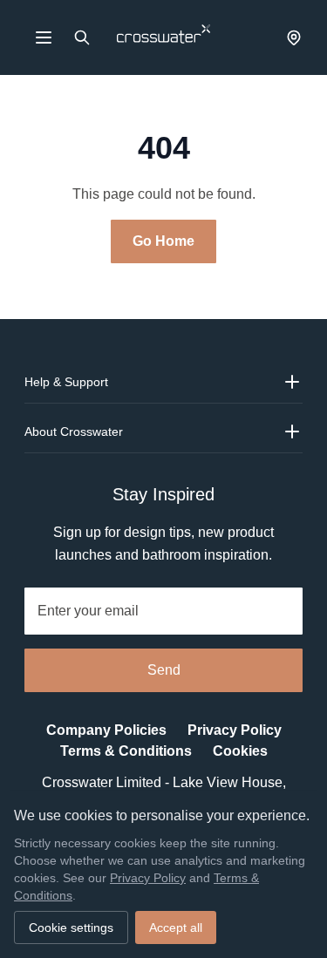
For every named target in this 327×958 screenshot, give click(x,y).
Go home (164, 241)
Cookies (235, 751)
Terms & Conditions (128, 751)
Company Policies (111, 730)
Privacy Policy (229, 730)
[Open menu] (43, 37)
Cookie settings (70, 927)
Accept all (173, 927)
